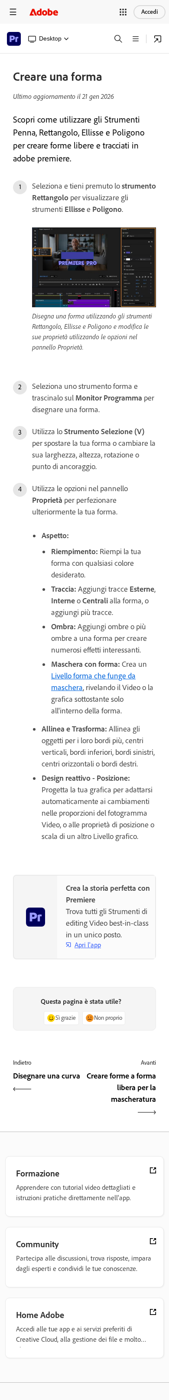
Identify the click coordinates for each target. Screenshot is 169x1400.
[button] (123, 12)
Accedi (149, 12)
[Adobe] (44, 12)
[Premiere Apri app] (157, 39)
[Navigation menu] (13, 12)
